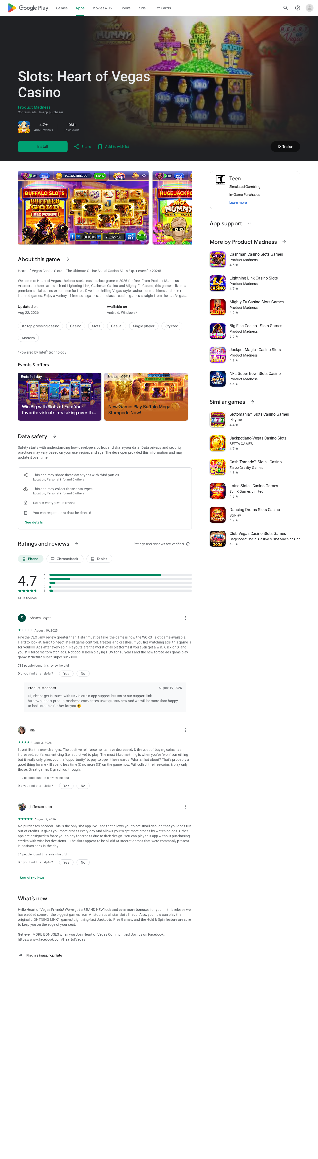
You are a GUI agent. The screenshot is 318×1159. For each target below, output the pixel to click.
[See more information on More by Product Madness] (284, 242)
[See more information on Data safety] (54, 436)
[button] (83, 207)
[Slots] (96, 326)
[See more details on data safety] (34, 522)
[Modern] (28, 338)
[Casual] (116, 326)
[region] (87, 127)
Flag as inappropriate (40, 955)
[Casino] (75, 326)
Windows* (129, 313)
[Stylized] (171, 326)
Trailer (285, 147)
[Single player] (144, 326)
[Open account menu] (310, 8)
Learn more (238, 202)
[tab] (62, 8)
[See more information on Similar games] (252, 402)
